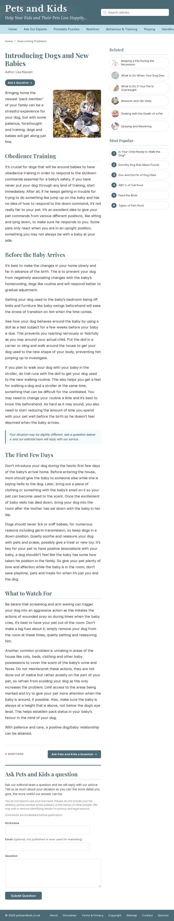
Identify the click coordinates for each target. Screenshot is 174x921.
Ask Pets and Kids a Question (72, 754)
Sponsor (163, 915)
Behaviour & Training (121, 29)
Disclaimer (70, 915)
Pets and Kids (36, 8)
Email (43, 839)
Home (12, 29)
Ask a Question (18, 82)
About (54, 915)
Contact (147, 915)
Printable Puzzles (67, 29)
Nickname (12, 823)
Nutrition (92, 29)
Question (11, 855)
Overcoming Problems (31, 41)
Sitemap (131, 915)
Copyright (114, 915)
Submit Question (23, 895)
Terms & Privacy (92, 915)
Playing (149, 29)
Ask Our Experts (35, 29)
